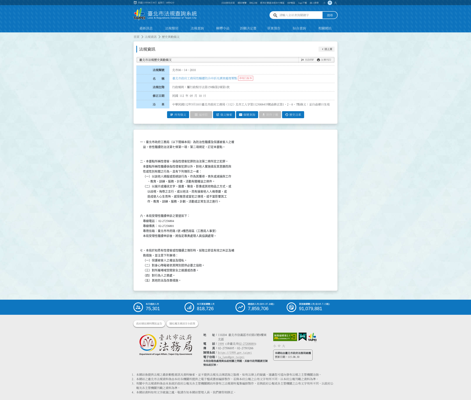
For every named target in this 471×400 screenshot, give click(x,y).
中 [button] (330, 2)
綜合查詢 (299, 28)
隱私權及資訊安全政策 (182, 323)
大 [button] (335, 2)
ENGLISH (253, 3)
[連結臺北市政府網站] (312, 337)
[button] (326, 49)
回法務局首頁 (228, 3)
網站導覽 (242, 3)
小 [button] (324, 3)
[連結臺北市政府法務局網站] (165, 344)
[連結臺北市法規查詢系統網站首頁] (165, 14)
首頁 (136, 36)
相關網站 (325, 28)
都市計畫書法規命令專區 (272, 3)
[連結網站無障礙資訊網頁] (285, 337)
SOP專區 (291, 3)
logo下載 (302, 3)
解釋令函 (222, 28)
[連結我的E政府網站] (303, 337)
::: (2, 34)
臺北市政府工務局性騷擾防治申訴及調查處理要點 (204, 78)
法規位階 (158, 87)
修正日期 (158, 95)
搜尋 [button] (330, 15)
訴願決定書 (248, 28)
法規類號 (158, 69)
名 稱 (158, 78)
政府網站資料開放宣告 (149, 323)
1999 (221, 343)
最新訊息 (146, 28)
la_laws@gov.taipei (231, 356)
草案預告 (273, 28)
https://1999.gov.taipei (235, 352)
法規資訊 (151, 36)
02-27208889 (247, 343)
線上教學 (314, 3)
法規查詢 (197, 28)
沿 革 (158, 104)
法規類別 (171, 28)
